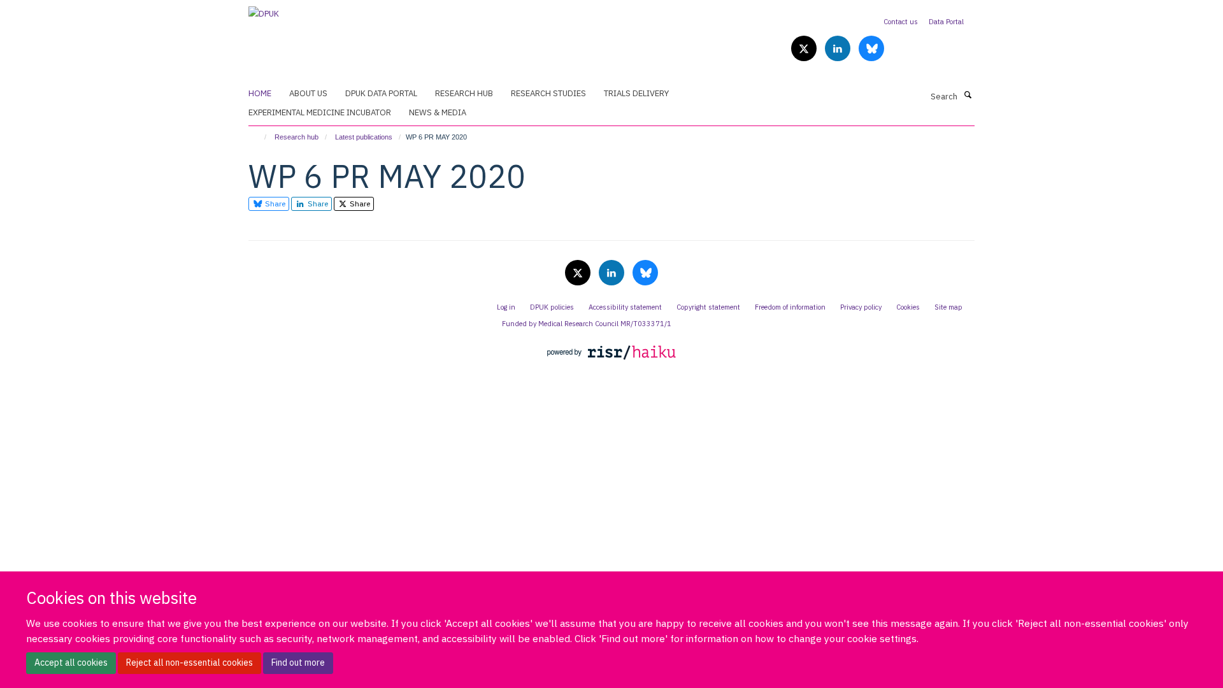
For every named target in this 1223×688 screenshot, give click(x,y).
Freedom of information (790, 307)
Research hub (296, 137)
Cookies (908, 307)
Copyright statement (708, 307)
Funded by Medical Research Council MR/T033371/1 (586, 323)
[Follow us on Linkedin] (838, 49)
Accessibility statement (625, 307)
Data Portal (946, 21)
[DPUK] (263, 9)
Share (274, 203)
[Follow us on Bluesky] (871, 49)
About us (308, 93)
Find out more (298, 662)
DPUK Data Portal (381, 93)
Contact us (900, 21)
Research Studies (548, 93)
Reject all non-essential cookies (189, 662)
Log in (506, 307)
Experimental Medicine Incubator (319, 112)
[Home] (259, 137)
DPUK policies (552, 307)
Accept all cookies (71, 662)
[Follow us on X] (805, 49)
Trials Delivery (636, 93)
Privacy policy (861, 307)
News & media (437, 112)
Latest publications (363, 137)
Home (259, 93)
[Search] (968, 96)
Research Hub (464, 93)
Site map (948, 307)
